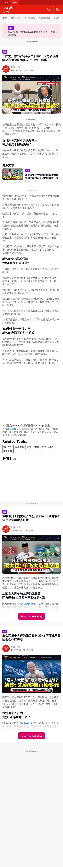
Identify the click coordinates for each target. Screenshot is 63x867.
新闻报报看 (29, 17)
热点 (15, 2)
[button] (5, 29)
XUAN (5, 2)
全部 (4, 17)
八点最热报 (44, 17)
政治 (56, 17)
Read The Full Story (31, 616)
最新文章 (15, 17)
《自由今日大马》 (28, 723)
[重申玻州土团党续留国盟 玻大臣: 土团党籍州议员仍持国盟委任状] (12, 174)
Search (48, 9)
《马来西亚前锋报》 (27, 603)
